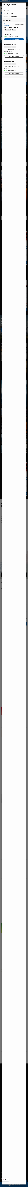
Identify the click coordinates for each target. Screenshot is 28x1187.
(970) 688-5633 (8, 68)
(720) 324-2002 (8, 34)
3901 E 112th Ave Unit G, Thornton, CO (13, 32)
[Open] (23, 13)
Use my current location (10, 16)
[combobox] (13, 13)
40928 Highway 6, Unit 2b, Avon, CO (13, 66)
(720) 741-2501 (8, 51)
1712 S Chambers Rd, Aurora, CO (12, 49)
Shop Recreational (14, 39)
